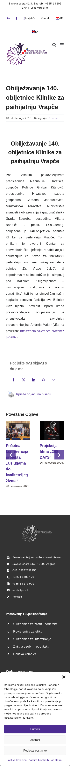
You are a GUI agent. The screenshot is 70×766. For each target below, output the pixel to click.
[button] (64, 677)
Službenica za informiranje (32, 639)
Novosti (53, 118)
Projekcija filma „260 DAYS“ (49, 451)
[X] (23, 380)
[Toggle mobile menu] (62, 45)
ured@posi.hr (39, 7)
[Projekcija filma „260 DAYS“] (52, 422)
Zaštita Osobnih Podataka (45, 760)
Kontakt (17, 596)
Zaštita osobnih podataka (31, 646)
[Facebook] (13, 380)
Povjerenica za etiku (27, 631)
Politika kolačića (16, 760)
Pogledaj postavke (35, 750)
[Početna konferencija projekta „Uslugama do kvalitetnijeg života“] (18, 422)
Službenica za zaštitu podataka (35, 624)
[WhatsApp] (43, 380)
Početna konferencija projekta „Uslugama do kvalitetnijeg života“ (17, 463)
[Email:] (53, 380)
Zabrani (35, 739)
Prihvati (35, 729)
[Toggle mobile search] (54, 45)
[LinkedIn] (33, 380)
